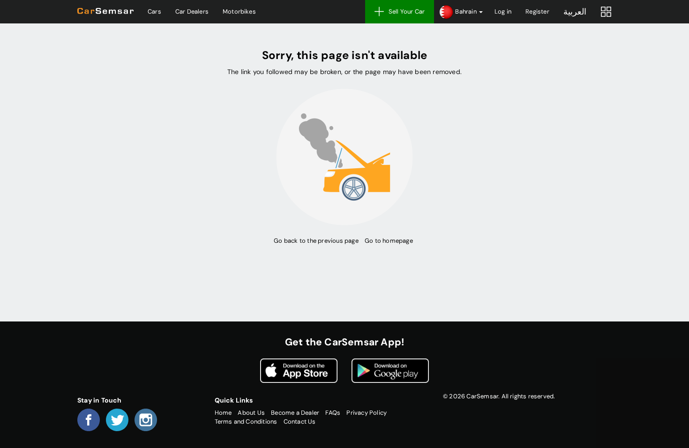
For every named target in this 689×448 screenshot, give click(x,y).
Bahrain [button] (466, 11)
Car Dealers (192, 11)
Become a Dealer (295, 413)
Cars (154, 11)
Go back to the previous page (316, 241)
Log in (502, 11)
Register (537, 11)
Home (223, 413)
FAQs (332, 413)
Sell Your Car (407, 11)
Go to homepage (389, 241)
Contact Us (300, 422)
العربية (574, 11)
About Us (251, 413)
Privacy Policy (366, 413)
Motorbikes (239, 11)
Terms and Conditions (246, 422)
